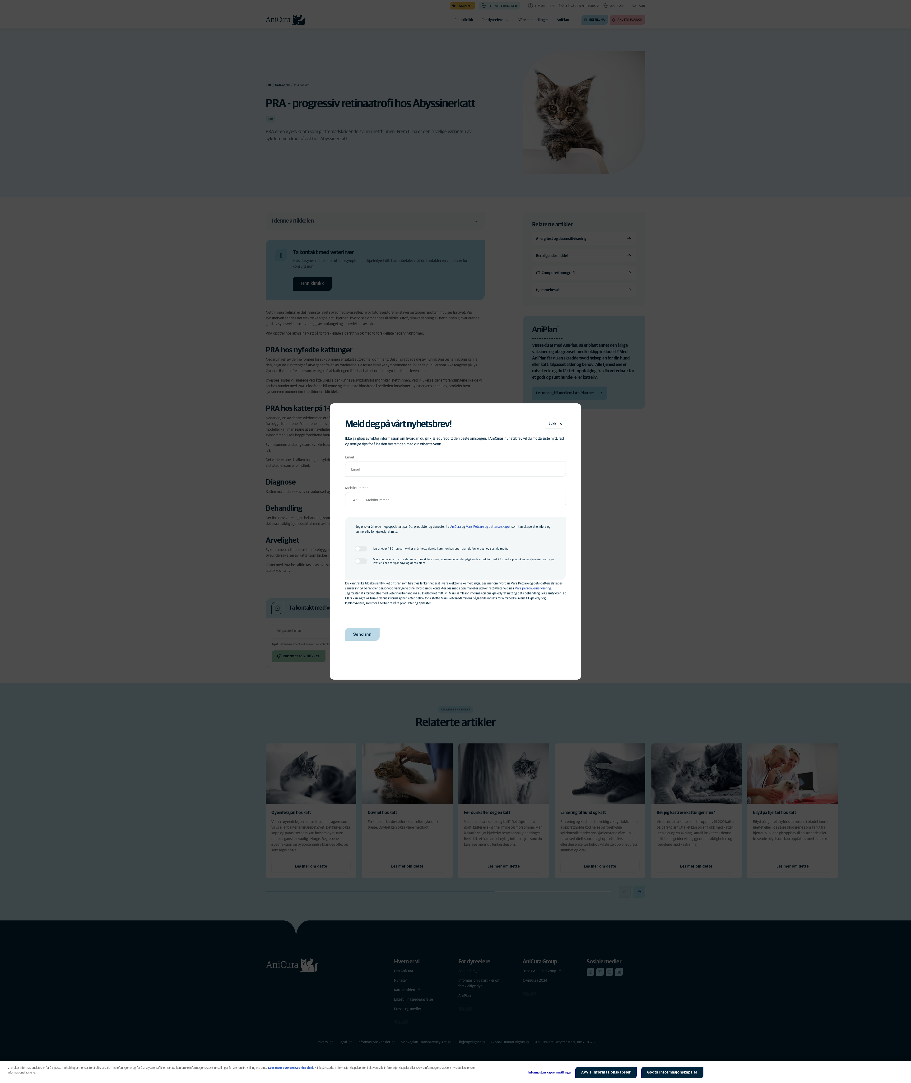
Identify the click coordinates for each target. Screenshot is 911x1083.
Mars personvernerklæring (533, 588)
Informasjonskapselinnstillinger (550, 1072)
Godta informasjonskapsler (672, 1072)
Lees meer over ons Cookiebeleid (290, 1067)
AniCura (455, 526)
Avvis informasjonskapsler (606, 1072)
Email (349, 457)
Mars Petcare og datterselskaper (488, 526)
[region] (455, 1072)
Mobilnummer (356, 487)
